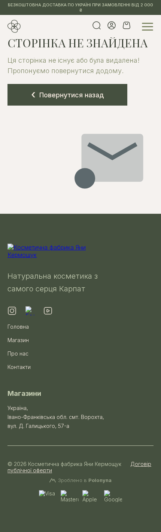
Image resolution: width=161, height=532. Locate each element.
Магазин (18, 340)
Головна (18, 326)
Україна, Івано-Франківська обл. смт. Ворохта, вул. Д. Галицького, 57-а (55, 417)
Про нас (17, 353)
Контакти (19, 367)
